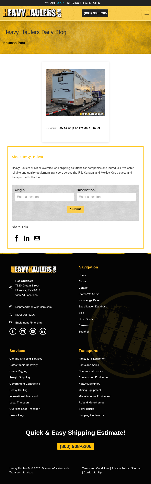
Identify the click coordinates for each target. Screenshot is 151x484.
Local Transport (19, 402)
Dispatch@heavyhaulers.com (33, 306)
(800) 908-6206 (95, 13)
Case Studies (87, 319)
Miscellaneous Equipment (94, 396)
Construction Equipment (94, 377)
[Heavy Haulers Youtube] (32, 333)
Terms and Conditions (95, 468)
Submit (75, 209)
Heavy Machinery (89, 383)
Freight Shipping (19, 377)
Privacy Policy (120, 468)
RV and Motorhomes (91, 402)
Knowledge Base (89, 300)
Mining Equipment (90, 390)
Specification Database (93, 306)
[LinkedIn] (26, 242)
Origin (20, 190)
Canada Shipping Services (25, 358)
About (82, 281)
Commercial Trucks (91, 371)
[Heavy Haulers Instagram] (22, 333)
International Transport (23, 396)
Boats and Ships (89, 364)
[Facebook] (16, 242)
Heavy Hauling (18, 390)
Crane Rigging (18, 371)
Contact (83, 287)
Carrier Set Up (93, 472)
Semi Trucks (86, 408)
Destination (86, 190)
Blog (81, 312)
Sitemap (136, 468)
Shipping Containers (91, 415)
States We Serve (89, 293)
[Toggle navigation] (147, 13)
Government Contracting (24, 383)
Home (82, 275)
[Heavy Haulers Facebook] (12, 333)
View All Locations (26, 294)
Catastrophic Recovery (23, 364)
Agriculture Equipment (92, 358)
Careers (84, 325)
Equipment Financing (28, 322)
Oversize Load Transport (24, 408)
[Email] (37, 242)
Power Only (16, 415)
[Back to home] (32, 13)
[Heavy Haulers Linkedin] (43, 333)
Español (84, 331)
